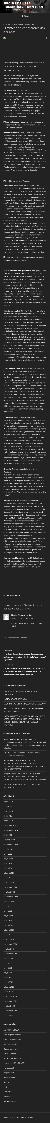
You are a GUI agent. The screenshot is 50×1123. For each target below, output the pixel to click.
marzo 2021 (8, 982)
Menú (26, 16)
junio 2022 (7, 911)
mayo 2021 (7, 973)
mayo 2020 (8, 1016)
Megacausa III (9, 1077)
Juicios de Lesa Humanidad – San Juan (23, 5)
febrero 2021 (8, 987)
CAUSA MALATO (10, 1044)
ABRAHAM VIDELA (11, 1030)
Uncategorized (14, 595)
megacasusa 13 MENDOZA (14, 1063)
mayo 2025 (8, 811)
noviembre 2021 (10, 944)
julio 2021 (7, 963)
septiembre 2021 (10, 954)
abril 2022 (7, 920)
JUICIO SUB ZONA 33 (12, 1058)
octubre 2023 (9, 840)
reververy (7, 1096)
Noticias (6, 1082)
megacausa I (8, 1068)
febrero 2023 (9, 873)
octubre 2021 (8, 949)
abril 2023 (7, 863)
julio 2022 (7, 906)
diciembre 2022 (10, 883)
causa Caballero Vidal (12, 1039)
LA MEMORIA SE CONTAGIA (15, 699)
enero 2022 (8, 935)
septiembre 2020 (10, 1011)
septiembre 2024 (10, 830)
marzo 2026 (8, 802)
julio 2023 (7, 849)
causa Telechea (9, 1054)
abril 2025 (7, 816)
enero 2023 (8, 878)
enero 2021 (8, 992)
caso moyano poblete (12, 1035)
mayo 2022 (8, 916)
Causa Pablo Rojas (10, 1049)
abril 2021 (7, 978)
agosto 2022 (8, 901)
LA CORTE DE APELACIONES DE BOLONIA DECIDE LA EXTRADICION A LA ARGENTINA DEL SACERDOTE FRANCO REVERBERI (24, 777)
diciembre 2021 (9, 939)
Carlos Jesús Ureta (27, 24)
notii (5, 1087)
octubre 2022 (9, 892)
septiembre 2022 (10, 897)
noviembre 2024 (10, 825)
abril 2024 (7, 835)
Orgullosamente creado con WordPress (18, 1117)
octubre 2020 (9, 1006)
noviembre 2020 (10, 1001)
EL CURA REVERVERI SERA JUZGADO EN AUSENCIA (24, 704)
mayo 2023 (8, 859)
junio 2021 (7, 968)
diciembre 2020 (10, 996)
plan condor (8, 1092)
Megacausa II (8, 1073)
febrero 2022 (8, 930)
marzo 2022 (8, 925)
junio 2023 (7, 854)
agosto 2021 (8, 958)
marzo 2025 (8, 821)
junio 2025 (7, 806)
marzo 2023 (8, 868)
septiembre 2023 (10, 845)
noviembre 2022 (10, 887)
